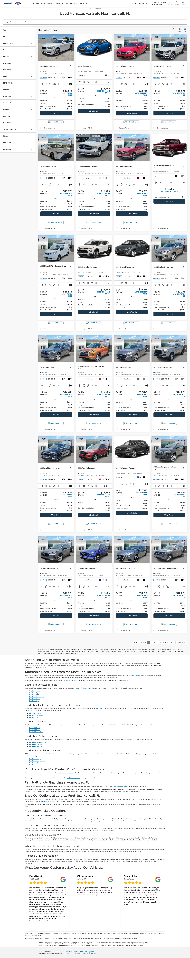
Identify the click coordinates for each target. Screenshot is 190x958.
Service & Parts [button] (71, 3)
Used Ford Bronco (34, 699)
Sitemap (58, 951)
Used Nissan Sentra (35, 765)
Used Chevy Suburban (36, 746)
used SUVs (99, 708)
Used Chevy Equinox (35, 744)
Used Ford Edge (34, 701)
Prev (144, 642)
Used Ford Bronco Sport (36, 697)
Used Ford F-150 (34, 695)
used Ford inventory (83, 688)
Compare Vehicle (49, 128)
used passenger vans (73, 778)
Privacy (63, 951)
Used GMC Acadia (34, 730)
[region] (56, 105)
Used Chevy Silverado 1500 (37, 742)
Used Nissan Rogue (35, 759)
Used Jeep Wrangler (35, 713)
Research (91, 951)
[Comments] (70, 84)
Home (90, 8)
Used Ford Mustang (35, 691)
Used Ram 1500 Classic (36, 715)
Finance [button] (59, 3)
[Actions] (70, 66)
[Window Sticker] (108, 486)
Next (165, 642)
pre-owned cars (137, 675)
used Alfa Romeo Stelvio (47, 801)
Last (172, 642)
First (137, 642)
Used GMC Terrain (34, 728)
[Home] (33, 3)
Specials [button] (50, 3)
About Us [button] (83, 3)
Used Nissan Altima (35, 763)
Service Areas (84, 951)
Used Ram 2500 (34, 717)
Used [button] (43, 3)
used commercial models (65, 773)
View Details (56, 113)
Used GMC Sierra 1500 (36, 732)
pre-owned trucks (71, 680)
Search (178, 22)
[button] (72, 47)
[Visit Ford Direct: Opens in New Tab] (93, 953)
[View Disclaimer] (58, 84)
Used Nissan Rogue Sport (37, 761)
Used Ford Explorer (35, 693)
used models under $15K (120, 786)
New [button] (37, 3)
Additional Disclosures (72, 951)
